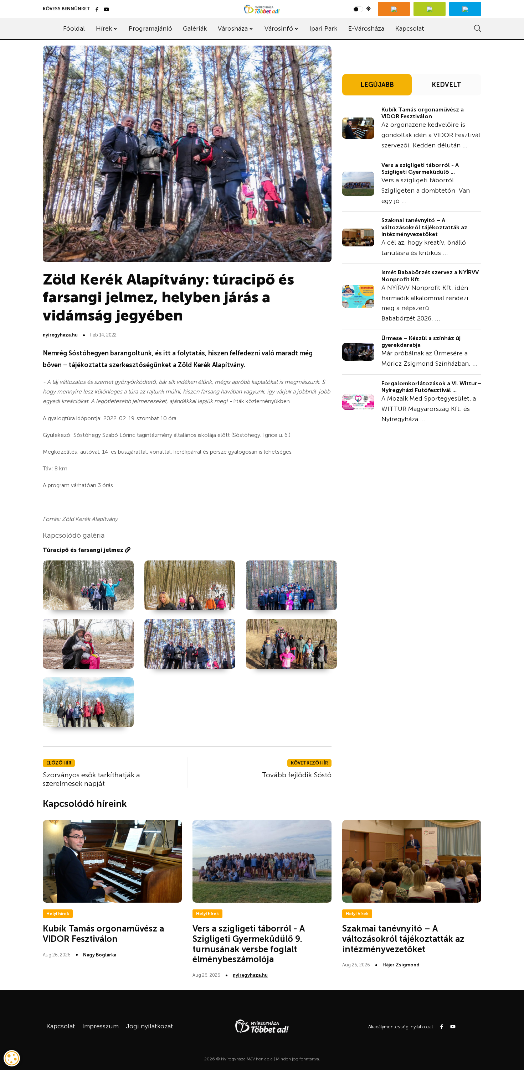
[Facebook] (97, 10)
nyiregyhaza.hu (60, 335)
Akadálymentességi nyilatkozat (400, 1026)
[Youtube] (106, 10)
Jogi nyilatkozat (149, 1026)
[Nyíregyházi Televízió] (394, 9)
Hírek (104, 28)
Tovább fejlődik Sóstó (297, 775)
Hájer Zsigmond (401, 964)
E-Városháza (366, 28)
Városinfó (278, 28)
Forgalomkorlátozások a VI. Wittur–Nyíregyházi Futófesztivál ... (431, 386)
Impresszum (100, 1026)
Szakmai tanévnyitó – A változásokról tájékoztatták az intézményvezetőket (424, 227)
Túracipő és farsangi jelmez (84, 550)
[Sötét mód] (362, 9)
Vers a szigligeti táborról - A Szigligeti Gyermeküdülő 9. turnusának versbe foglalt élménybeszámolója (248, 943)
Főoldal (74, 28)
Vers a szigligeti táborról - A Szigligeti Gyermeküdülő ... (420, 168)
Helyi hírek (57, 913)
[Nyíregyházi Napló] (429, 9)
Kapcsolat (409, 28)
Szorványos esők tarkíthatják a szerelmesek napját (91, 779)
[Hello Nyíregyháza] (465, 9)
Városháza (233, 28)
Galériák (195, 28)
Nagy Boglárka (99, 954)
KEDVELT (446, 85)
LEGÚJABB (377, 85)
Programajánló (150, 28)
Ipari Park (323, 28)
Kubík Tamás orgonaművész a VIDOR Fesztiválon (422, 113)
